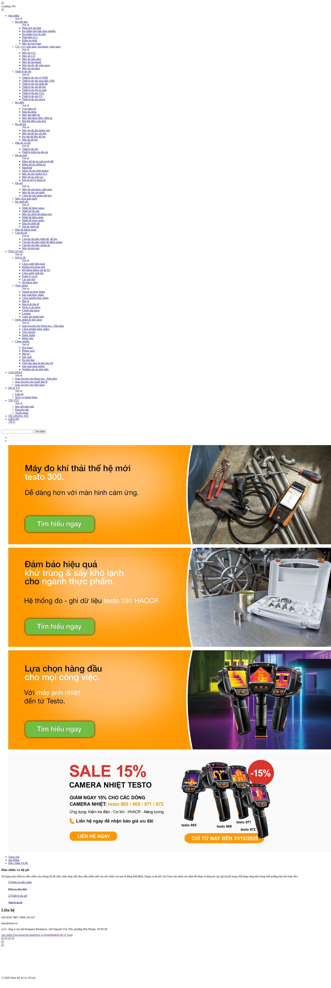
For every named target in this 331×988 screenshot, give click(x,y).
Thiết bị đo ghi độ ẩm (34, 87)
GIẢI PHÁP (15, 372)
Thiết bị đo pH (30, 149)
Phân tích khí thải (31, 28)
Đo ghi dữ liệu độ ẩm (33, 136)
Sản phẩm (13, 15)
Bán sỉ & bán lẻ (30, 304)
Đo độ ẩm (20, 124)
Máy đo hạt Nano (31, 43)
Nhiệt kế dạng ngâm (33, 220)
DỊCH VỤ (14, 388)
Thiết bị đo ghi (23, 71)
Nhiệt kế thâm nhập (32, 217)
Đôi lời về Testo (64, 935)
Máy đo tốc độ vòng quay (36, 65)
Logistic (26, 313)
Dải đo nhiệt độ (30, 226)
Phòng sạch (28, 350)
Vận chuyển (28, 332)
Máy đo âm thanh (31, 62)
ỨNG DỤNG (15, 251)
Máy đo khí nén (30, 248)
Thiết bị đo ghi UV (32, 96)
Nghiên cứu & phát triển (35, 369)
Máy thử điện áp (31, 114)
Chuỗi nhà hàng (30, 310)
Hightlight (49, 935)
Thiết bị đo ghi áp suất (34, 90)
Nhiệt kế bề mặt (30, 211)
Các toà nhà (28, 279)
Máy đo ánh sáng (31, 59)
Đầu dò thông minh (25, 229)
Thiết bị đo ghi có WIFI (35, 77)
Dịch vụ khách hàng (26, 397)
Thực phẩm (21, 285)
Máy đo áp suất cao (32, 176)
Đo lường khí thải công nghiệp (39, 31)
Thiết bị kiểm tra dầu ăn (35, 152)
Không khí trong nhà (33, 266)
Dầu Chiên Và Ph (18, 863)
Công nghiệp (22, 341)
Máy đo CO (28, 55)
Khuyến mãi (22, 409)
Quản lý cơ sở (29, 276)
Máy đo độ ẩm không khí (36, 130)
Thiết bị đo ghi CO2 (33, 93)
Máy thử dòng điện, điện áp (37, 118)
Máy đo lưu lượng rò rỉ (34, 173)
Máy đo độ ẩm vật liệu (34, 133)
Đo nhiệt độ (21, 201)
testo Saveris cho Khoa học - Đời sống (43, 325)
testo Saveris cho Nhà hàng (30, 384)
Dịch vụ (39, 935)
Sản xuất (27, 356)
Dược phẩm (28, 335)
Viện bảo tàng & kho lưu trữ (37, 363)
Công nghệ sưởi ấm (32, 273)
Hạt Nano (27, 347)
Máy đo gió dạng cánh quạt (37, 189)
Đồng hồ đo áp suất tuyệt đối (38, 161)
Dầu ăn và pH (23, 142)
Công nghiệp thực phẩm (35, 298)
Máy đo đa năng (31, 68)
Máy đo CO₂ (29, 52)
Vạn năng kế (29, 108)
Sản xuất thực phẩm (33, 294)
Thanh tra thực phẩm (33, 291)
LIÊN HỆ (13, 419)
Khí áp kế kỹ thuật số (33, 180)
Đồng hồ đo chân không (35, 170)
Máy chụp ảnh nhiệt (26, 198)
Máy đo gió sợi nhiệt (33, 192)
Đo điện (19, 102)
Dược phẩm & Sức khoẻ (28, 319)
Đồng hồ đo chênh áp (34, 164)
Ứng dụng (18, 935)
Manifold (27, 167)
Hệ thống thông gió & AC (36, 270)
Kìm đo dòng (29, 111)
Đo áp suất (21, 155)
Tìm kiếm (40, 431)
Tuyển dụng (21, 412)
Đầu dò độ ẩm (30, 139)
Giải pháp (29, 935)
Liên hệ (19, 394)
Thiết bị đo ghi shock (33, 99)
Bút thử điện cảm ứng (34, 121)
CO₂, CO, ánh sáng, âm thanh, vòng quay (38, 46)
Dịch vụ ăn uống (31, 307)
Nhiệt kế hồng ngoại (33, 208)
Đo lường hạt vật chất (34, 34)
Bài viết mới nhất (24, 406)
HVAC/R (20, 257)
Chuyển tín (21, 232)
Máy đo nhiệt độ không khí (37, 214)
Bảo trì (25, 353)
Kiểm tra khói (29, 40)
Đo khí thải (21, 21)
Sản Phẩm (13, 860)
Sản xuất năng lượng (33, 366)
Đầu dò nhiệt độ (31, 223)
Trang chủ (13, 856)
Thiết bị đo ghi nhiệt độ (35, 83)
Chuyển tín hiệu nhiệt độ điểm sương (42, 242)
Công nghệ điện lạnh (33, 263)
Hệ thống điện (30, 282)
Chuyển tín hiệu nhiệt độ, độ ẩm (39, 239)
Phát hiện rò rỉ (29, 37)
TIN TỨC (13, 400)
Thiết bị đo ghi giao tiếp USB (38, 80)
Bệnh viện (27, 338)
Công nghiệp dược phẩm (35, 329)
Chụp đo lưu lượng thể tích (37, 195)
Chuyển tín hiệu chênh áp (36, 245)
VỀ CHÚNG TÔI (18, 415)
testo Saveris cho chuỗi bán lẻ (31, 381)
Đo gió (19, 183)
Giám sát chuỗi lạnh (33, 316)
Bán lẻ (25, 301)
